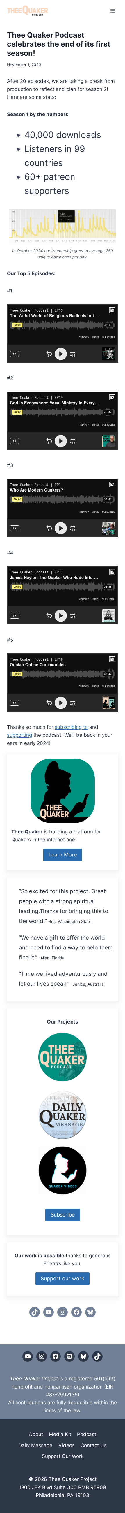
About (36, 1434)
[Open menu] (112, 10)
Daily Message (35, 1445)
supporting (19, 735)
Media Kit (60, 1434)
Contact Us (94, 1445)
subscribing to (71, 727)
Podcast (86, 1434)
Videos (66, 1445)
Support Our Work (62, 1456)
